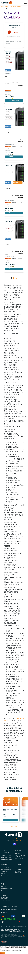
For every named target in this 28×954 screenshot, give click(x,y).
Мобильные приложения (18, 872)
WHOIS (3, 873)
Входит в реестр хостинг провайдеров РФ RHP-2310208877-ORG (12, 931)
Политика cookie (6, 912)
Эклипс (7, 245)
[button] (12, 827)
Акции (2, 893)
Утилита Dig (4, 871)
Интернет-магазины (20, 874)
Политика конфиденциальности (10, 909)
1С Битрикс (17, 853)
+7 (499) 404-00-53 (15, 841)
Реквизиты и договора (6, 888)
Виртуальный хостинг (6, 859)
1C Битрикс (17, 867)
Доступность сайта (6, 869)
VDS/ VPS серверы (6, 855)
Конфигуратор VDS (6, 857)
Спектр (7, 189)
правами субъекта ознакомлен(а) (7, 947)
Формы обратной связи (6, 901)
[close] (25, 2)
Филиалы (3, 895)
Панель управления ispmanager (20, 856)
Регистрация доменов (6, 867)
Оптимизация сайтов (20, 877)
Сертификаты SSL (19, 858)
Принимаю (2, 953)
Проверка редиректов (6, 879)
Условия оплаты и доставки (9, 906)
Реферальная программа (4, 898)
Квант (7, 76)
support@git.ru (16, 839)
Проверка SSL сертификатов (5, 876)
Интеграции (18, 869)
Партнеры (3, 890)
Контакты (3, 886)
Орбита (7, 133)
